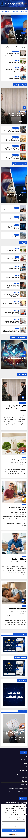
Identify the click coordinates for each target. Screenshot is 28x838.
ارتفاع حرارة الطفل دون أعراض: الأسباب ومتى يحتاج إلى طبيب (11, 322)
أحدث (23, 48)
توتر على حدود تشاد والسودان (14, 35)
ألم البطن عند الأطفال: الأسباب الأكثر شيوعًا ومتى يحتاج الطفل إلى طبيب (11, 313)
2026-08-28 (21, 38)
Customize (13, 823)
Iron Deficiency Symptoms (13, 62)
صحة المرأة (22, 729)
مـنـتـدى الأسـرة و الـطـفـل (20, 785)
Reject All (14, 827)
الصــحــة (25, 767)
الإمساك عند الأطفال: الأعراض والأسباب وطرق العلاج (11, 295)
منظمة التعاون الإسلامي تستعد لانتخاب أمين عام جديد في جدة (11, 140)
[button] (2, 9)
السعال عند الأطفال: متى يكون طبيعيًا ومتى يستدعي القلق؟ (11, 304)
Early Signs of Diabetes (14, 78)
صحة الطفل (16, 283)
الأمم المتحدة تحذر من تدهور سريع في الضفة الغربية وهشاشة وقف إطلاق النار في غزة (11, 132)
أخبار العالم (23, 33)
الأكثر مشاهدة (6, 48)
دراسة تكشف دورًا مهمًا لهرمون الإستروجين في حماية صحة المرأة (15, 733)
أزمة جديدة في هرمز (14, 219)
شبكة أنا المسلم (14, 38)
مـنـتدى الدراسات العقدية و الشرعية (18, 792)
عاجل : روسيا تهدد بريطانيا (16, 194)
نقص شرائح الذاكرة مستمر (15, 360)
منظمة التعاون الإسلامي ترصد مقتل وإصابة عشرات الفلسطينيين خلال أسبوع (12, 158)
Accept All (13, 831)
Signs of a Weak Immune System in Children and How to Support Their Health (11, 331)
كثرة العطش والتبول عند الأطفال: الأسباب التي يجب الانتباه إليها (12, 287)
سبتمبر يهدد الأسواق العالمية (13, 227)
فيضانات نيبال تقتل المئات (12, 237)
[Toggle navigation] (13, 9)
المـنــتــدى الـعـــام (22, 774)
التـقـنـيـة (23, 358)
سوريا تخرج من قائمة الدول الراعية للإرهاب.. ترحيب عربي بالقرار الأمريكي (12, 149)
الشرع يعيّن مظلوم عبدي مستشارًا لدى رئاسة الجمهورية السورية (11, 55)
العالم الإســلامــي (15, 51)
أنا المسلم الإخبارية (14, 3)
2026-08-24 (20, 737)
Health (17, 60)
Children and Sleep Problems (12, 277)
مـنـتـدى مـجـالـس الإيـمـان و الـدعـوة (18, 788)
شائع (16, 48)
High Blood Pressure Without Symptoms (12, 70)
